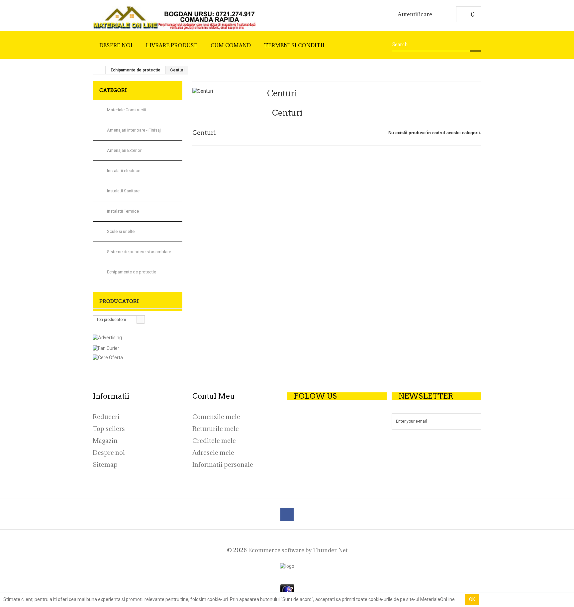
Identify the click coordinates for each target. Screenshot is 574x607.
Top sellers (109, 429)
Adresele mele (213, 452)
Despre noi (109, 452)
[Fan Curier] (137, 348)
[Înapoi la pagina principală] (99, 70)
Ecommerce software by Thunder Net (297, 550)
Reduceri (106, 417)
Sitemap (105, 464)
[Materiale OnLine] (174, 16)
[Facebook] (287, 514)
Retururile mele (215, 429)
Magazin (105, 441)
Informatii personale (222, 464)
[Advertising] (107, 337)
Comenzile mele (216, 417)
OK (472, 599)
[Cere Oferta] (137, 357)
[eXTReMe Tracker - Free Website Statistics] (287, 590)
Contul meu (213, 396)
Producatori (119, 301)
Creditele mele (214, 441)
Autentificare (415, 14)
